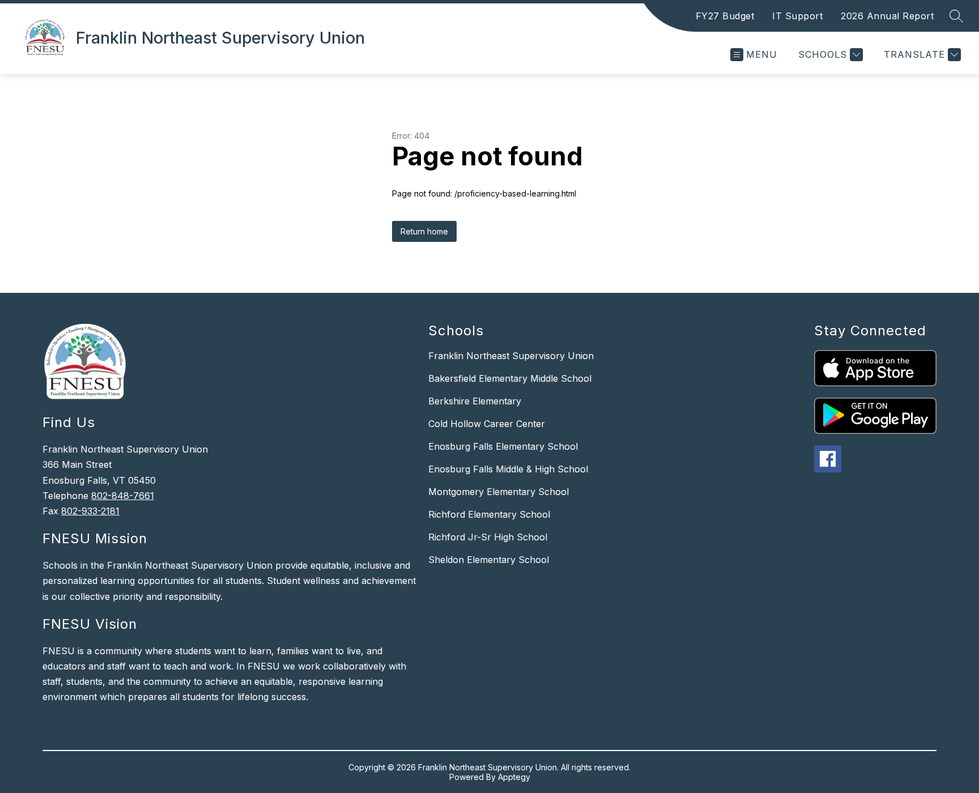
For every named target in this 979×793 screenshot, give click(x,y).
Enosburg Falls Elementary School (503, 446)
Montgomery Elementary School (498, 491)
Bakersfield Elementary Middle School (509, 378)
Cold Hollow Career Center (486, 423)
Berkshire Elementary (474, 401)
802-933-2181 (90, 511)
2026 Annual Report (887, 16)
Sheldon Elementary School (488, 559)
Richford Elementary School (489, 514)
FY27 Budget (725, 16)
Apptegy (514, 777)
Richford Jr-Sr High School (487, 537)
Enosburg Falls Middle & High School (508, 469)
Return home (424, 231)
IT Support (797, 16)
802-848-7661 (122, 495)
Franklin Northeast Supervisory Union (511, 355)
